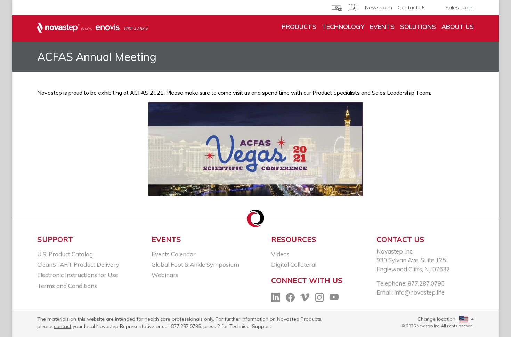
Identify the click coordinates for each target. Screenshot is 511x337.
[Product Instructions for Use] (352, 6)
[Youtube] (334, 298)
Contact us (400, 239)
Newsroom (378, 7)
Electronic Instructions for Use (77, 275)
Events (382, 27)
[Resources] (337, 6)
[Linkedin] (275, 298)
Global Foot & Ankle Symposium (195, 264)
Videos (280, 254)
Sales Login (459, 7)
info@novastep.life (419, 292)
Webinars (165, 275)
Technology (343, 27)
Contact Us (412, 7)
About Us (457, 27)
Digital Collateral (293, 264)
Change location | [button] (438, 319)
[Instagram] (319, 298)
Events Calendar (174, 254)
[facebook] (290, 298)
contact (62, 326)
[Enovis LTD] (92, 28)
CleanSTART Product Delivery (78, 264)
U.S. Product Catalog (65, 254)
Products (299, 27)
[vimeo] (304, 298)
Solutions (418, 27)
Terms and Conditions (67, 285)
